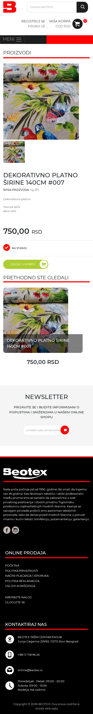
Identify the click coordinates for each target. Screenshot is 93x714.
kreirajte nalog (18, 597)
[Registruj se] (77, 24)
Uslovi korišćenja (20, 586)
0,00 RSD (63, 26)
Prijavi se (36, 26)
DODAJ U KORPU (23, 264)
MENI (9, 39)
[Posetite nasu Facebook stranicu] (6, 530)
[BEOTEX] (11, 6)
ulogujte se (15, 602)
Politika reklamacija (22, 581)
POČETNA (12, 565)
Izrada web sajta (46, 708)
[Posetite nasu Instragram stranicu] (15, 530)
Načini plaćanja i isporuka (27, 575)
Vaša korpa (60, 21)
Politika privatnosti (21, 570)
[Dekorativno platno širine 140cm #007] (35, 320)
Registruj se (33, 21)
